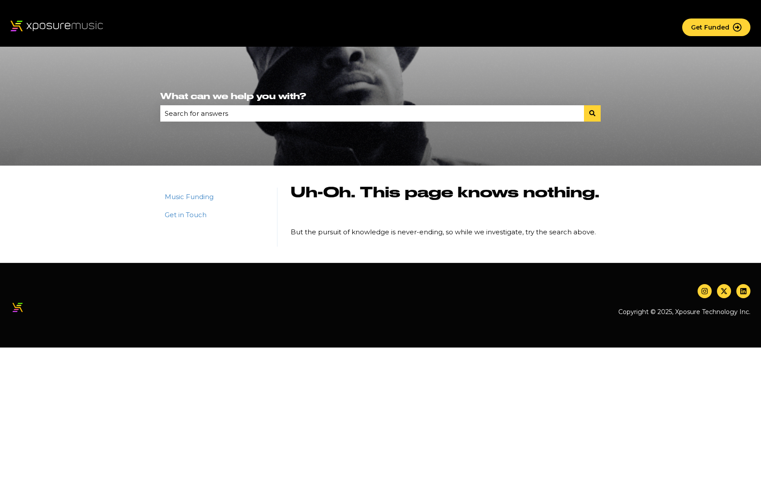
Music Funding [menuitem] (189, 196)
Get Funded (710, 27)
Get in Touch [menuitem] (186, 215)
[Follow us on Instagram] (705, 291)
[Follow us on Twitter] (724, 291)
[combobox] (372, 113)
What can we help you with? (233, 96)
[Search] (592, 113)
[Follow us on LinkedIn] (743, 291)
